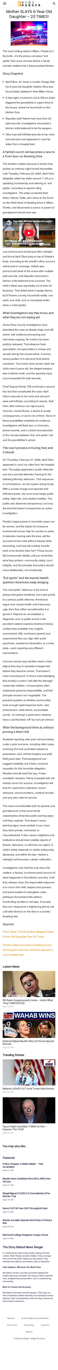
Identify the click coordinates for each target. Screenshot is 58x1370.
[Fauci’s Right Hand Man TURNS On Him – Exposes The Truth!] (29, 1110)
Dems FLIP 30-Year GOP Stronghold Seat (25, 1208)
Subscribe (11, 1318)
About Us (29, 1332)
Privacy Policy (29, 1325)
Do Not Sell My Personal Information (35, 1318)
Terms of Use (12, 1325)
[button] (4, 3)
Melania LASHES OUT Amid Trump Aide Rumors (28, 1088)
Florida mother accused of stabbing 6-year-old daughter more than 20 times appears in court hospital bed (28, 949)
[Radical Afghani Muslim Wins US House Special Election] (29, 1025)
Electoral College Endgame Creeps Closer (25, 1234)
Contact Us (45, 1325)
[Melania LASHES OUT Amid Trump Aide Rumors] (29, 1072)
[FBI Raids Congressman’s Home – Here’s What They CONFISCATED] (29, 984)
